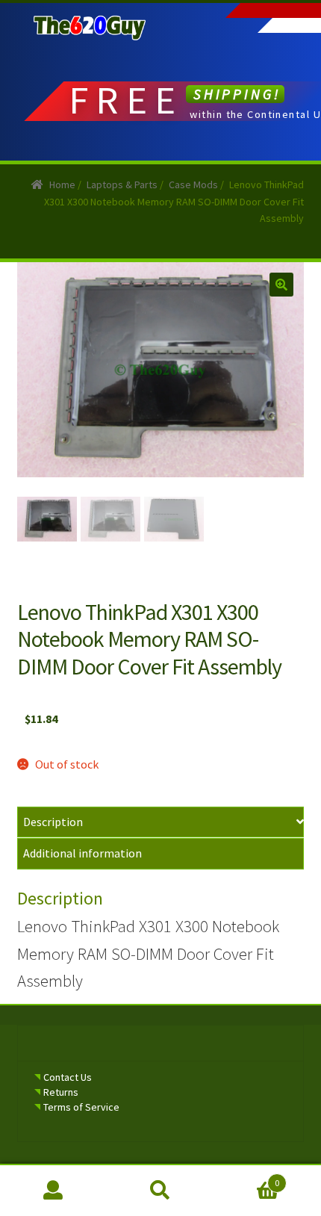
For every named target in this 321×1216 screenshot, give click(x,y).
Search (160, 1190)
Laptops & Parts (122, 184)
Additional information (82, 853)
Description (53, 821)
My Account (53, 1190)
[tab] (161, 823)
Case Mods (193, 184)
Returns (60, 1092)
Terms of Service (81, 1107)
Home (62, 184)
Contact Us (67, 1077)
